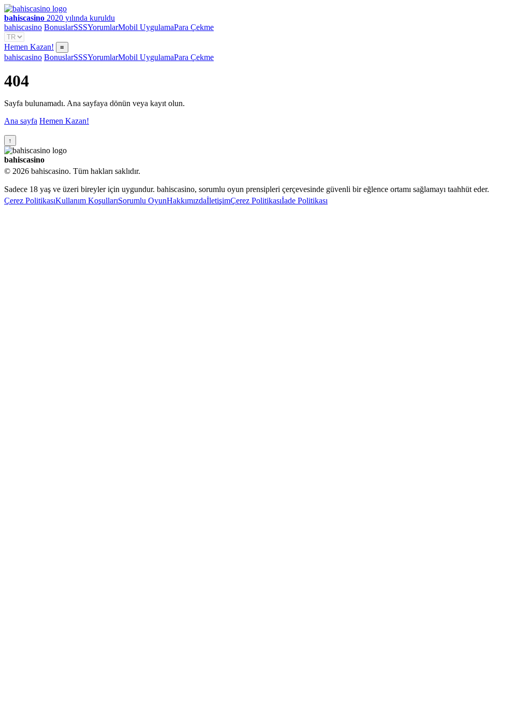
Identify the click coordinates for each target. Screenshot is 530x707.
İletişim (218, 200)
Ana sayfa (20, 120)
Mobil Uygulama (146, 27)
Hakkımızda (187, 200)
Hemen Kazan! (29, 46)
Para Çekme (194, 27)
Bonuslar (58, 27)
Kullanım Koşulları (86, 200)
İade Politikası (305, 200)
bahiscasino (23, 27)
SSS (80, 27)
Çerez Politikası (29, 200)
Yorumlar (102, 27)
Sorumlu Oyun (142, 200)
